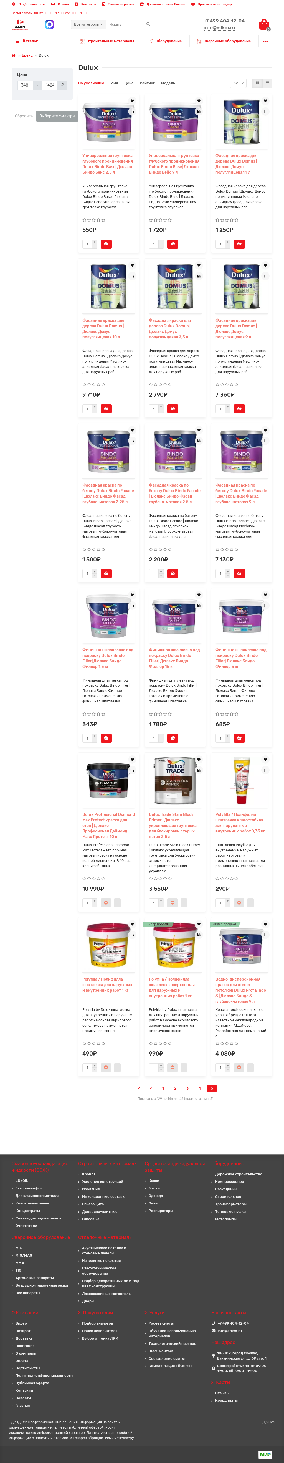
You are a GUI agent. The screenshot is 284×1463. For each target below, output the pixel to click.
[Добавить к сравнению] (132, 111)
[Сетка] (257, 83)
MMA (20, 1263)
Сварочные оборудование (227, 41)
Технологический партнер (172, 1343)
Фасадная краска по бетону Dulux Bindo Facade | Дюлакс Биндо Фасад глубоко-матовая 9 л (241, 493)
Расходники (226, 1189)
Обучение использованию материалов (172, 1333)
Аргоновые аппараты (35, 1278)
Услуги (156, 1312)
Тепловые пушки (230, 1211)
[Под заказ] (106, 902)
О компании (26, 1353)
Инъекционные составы (103, 1196)
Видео (21, 1323)
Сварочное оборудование (41, 1237)
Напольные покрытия (101, 1261)
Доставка (24, 1338)
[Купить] (106, 244)
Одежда (156, 1196)
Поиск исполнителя (99, 1331)
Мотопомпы (226, 1219)
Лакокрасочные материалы (106, 1294)
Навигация (25, 1346)
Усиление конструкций (102, 1181)
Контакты (88, 4)
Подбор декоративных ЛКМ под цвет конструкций (110, 1283)
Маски (154, 1188)
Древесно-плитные (100, 1211)
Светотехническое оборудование (99, 1270)
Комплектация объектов (171, 1366)
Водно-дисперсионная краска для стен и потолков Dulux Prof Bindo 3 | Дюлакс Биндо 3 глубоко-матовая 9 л (240, 990)
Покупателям (98, 1312)
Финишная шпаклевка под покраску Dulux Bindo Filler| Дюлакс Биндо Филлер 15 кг (174, 658)
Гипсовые (91, 1219)
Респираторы (161, 1211)
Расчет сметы (161, 1323)
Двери (88, 1301)
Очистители (26, 1226)
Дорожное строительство (238, 1174)
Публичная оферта (32, 1383)
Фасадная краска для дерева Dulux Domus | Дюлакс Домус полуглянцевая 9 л (236, 329)
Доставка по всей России (165, 4)
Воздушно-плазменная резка (42, 1285)
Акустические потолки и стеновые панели (104, 1250)
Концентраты (28, 1211)
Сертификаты (28, 1368)
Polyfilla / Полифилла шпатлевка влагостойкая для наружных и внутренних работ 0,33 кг (240, 823)
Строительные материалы (110, 41)
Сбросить (24, 116)
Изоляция (91, 1189)
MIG (19, 1248)
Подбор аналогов (31, 4)
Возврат (23, 1331)
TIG (18, 1270)
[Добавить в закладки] (132, 101)
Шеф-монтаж (161, 1351)
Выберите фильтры (57, 116)
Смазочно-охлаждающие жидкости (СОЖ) (40, 1167)
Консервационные (32, 1203)
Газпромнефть (29, 1188)
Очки (153, 1203)
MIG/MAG (24, 1255)
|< (138, 1088)
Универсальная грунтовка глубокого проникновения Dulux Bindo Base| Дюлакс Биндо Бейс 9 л (174, 164)
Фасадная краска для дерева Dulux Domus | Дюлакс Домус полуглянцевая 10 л (103, 329)
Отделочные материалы (105, 1237)
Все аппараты (28, 1293)
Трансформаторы (231, 1204)
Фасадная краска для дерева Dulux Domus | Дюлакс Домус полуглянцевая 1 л (236, 164)
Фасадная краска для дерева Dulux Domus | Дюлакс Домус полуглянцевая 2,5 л (170, 329)
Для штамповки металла (37, 1196)
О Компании (25, 1312)
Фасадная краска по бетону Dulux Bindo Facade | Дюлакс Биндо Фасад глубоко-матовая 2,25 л (108, 493)
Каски (154, 1181)
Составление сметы (167, 1358)
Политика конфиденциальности (44, 1375)
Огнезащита (93, 1204)
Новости (23, 1398)
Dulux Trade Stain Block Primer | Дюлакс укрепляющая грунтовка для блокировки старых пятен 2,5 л (173, 825)
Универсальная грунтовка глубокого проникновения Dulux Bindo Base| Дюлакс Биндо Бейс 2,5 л (107, 164)
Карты (223, 1382)
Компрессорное (229, 1181)
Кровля (88, 1174)
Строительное (228, 1196)
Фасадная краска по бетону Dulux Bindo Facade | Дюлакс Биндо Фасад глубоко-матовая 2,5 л (175, 493)
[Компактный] (267, 83)
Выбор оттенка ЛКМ (100, 1338)
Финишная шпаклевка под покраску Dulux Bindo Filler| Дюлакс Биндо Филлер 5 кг (241, 658)
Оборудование (169, 41)
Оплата (22, 1361)
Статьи (63, 4)
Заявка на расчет (121, 4)
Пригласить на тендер (214, 4)
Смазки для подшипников (39, 1218)
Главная (23, 1405)
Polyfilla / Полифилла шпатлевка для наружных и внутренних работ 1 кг (107, 985)
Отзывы (222, 1393)
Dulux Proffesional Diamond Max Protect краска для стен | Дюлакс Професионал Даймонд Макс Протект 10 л (108, 825)
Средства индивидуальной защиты (175, 1167)
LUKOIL (22, 1181)
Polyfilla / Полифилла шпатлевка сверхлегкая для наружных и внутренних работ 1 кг (172, 987)
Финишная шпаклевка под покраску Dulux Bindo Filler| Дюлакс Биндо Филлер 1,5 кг (107, 658)
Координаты (226, 1400)
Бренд (27, 55)
